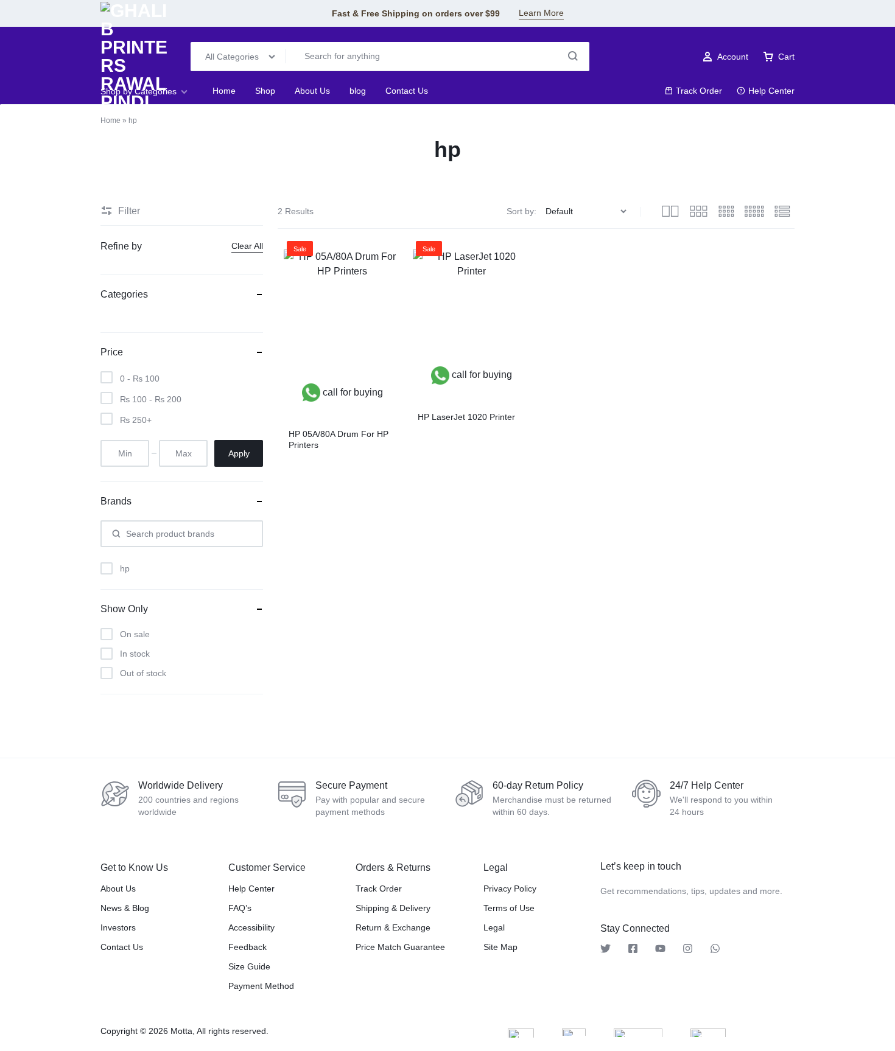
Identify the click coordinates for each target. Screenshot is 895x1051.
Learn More (541, 13)
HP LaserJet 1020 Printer (466, 417)
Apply (239, 453)
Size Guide (249, 966)
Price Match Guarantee (400, 947)
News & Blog (124, 908)
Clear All (247, 246)
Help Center (771, 91)
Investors (118, 927)
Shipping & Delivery (393, 908)
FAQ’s (239, 908)
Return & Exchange (393, 927)
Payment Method (261, 986)
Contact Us (406, 91)
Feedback (247, 947)
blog (357, 91)
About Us (312, 91)
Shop (265, 91)
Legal (494, 927)
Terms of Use (509, 908)
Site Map (500, 947)
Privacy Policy (509, 888)
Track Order (699, 91)
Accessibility (251, 927)
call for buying (351, 392)
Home (224, 91)
